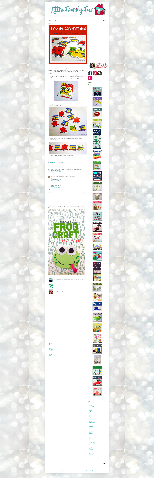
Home (48, 15)
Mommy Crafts (91, 431)
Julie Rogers (53, 174)
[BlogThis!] (58, 162)
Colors (90, 411)
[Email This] (57, 162)
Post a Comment (52, 189)
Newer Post (50, 192)
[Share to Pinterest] (62, 162)
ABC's (60, 15)
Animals (76, 15)
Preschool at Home (92, 443)
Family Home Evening (92, 420)
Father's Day (91, 421)
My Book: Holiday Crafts (93, 434)
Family (90, 417)
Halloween (91, 426)
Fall (89, 416)
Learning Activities (92, 428)
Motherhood (91, 433)
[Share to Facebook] (61, 162)
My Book (95, 15)
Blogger (92, 470)
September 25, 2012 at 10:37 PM (56, 171)
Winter (90, 455)
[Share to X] (59, 162)
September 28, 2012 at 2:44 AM (56, 187)
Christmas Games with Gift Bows (59, 289)
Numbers (90, 436)
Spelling (90, 447)
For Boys (90, 15)
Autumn (90, 405)
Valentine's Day (91, 454)
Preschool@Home (83, 15)
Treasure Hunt (91, 453)
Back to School (91, 406)
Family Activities (54, 15)
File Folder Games (92, 422)
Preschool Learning (92, 442)
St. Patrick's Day (91, 449)
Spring (50, 344)
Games (90, 425)
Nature (72, 15)
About (50, 355)
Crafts (68, 15)
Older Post (82, 192)
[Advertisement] (77, 199)
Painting (90, 437)
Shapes (90, 444)
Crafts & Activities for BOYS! (58, 278)
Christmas (90, 410)
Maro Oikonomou (53, 167)
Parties (90, 438)
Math (64, 15)
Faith (49, 353)
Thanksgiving (91, 452)
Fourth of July (91, 423)
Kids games (52, 186)
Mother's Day (51, 345)
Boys (90, 409)
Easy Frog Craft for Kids (53, 204)
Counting (90, 412)
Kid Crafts (50, 350)
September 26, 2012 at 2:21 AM (56, 180)
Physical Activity (91, 439)
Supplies (50, 354)
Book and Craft (91, 407)
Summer (90, 450)
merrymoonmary (84, 470)
